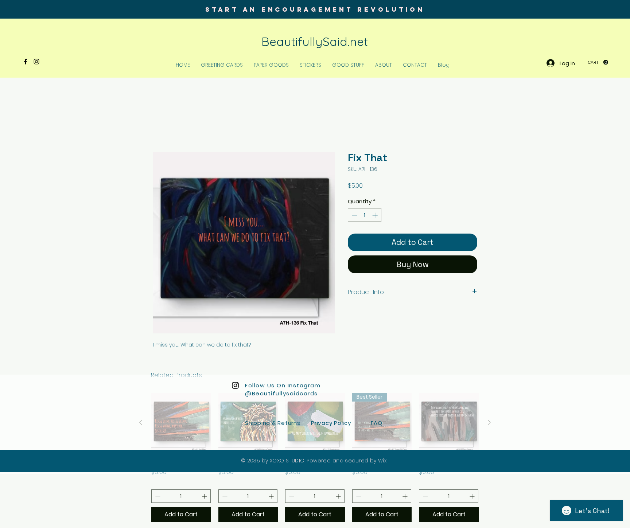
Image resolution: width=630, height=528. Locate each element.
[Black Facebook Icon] (25, 61)
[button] (598, 62)
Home (161, 126)
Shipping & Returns (272, 423)
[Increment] (376, 216)
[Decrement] (354, 216)
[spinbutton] (365, 216)
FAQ (376, 423)
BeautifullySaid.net (314, 41)
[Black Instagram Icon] (36, 61)
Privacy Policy (331, 423)
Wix (382, 461)
